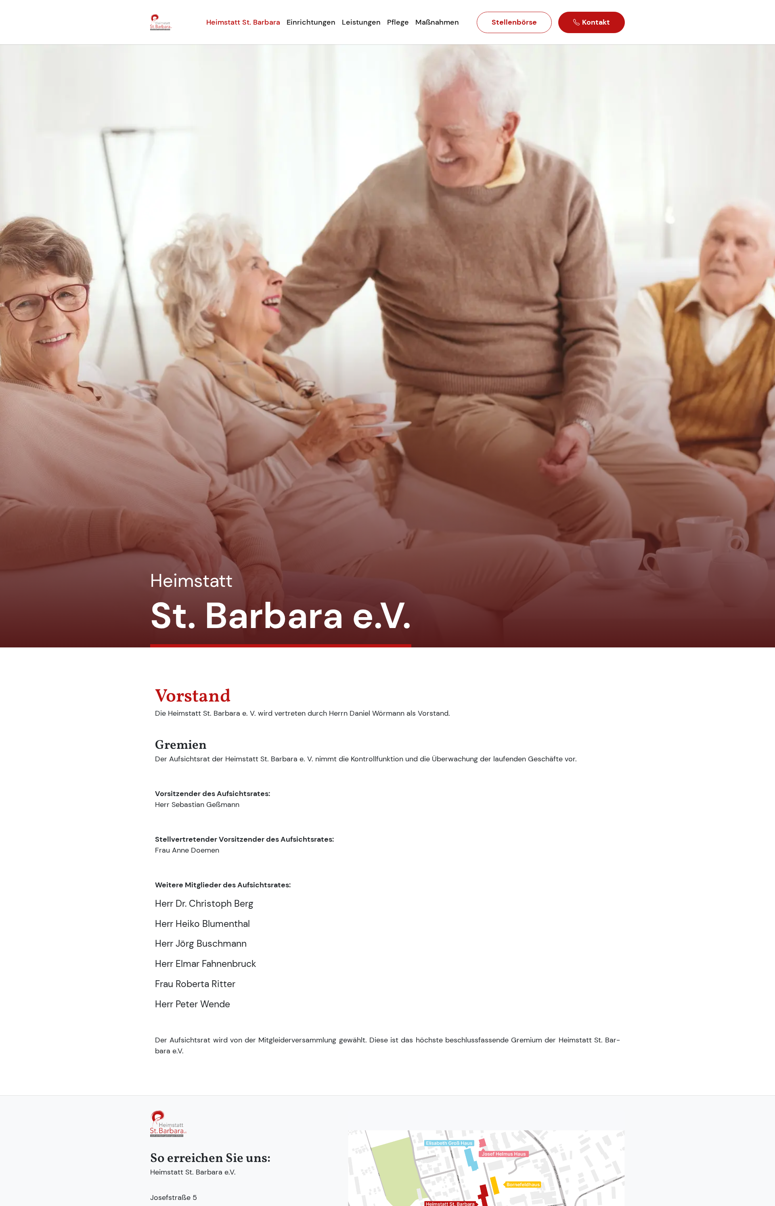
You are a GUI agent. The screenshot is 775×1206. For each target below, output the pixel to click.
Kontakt (596, 22)
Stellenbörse (514, 22)
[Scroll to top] (759, 1190)
